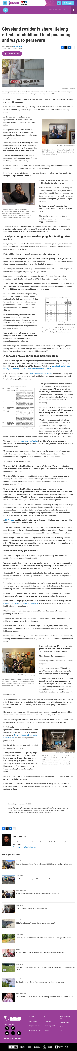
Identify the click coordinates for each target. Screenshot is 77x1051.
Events (46, 1017)
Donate (69, 3)
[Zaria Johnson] (6, 840)
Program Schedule (34, 1026)
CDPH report (10, 520)
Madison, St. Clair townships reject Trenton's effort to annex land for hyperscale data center (45, 968)
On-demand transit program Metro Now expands (33, 879)
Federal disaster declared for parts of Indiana (31, 908)
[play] (5, 10)
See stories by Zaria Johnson (25, 847)
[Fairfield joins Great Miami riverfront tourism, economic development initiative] (8, 938)
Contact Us (47, 1021)
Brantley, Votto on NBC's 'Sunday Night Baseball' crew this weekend (40, 952)
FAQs (61, 1026)
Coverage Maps (64, 1022)
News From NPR (21, 890)
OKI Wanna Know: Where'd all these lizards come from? (35, 923)
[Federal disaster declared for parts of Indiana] (8, 909)
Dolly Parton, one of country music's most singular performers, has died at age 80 (44, 996)
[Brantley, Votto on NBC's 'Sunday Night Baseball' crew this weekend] (8, 953)
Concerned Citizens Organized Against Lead (20, 603)
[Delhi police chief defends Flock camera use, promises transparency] (8, 982)
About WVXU (33, 1021)
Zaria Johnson (18, 46)
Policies (46, 1030)
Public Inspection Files (64, 1017)
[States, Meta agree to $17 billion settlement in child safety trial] (8, 894)
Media (18, 949)
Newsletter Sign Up (35, 1030)
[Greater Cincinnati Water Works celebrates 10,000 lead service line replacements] (8, 864)
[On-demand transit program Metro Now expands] (8, 879)
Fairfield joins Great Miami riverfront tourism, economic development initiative (43, 938)
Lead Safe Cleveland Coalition (41, 373)
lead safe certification (29, 441)
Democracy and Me (50, 1026)
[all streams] (74, 10)
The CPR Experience (35, 1017)
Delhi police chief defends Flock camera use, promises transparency (40, 982)
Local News (19, 861)
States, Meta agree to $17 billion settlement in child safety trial (37, 893)
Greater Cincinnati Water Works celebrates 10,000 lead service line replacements (44, 864)
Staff (60, 1031)
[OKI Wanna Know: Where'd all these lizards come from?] (8, 923)
